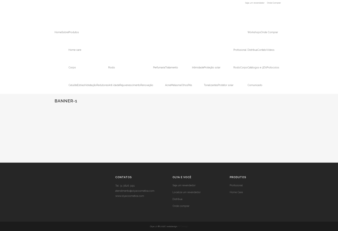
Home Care (236, 192)
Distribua (177, 199)
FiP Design (183, 226)
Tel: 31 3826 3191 (125, 185)
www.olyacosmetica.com (129, 196)
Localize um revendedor (187, 192)
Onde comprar (181, 206)
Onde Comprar (274, 3)
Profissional (236, 185)
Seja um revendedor (254, 3)
